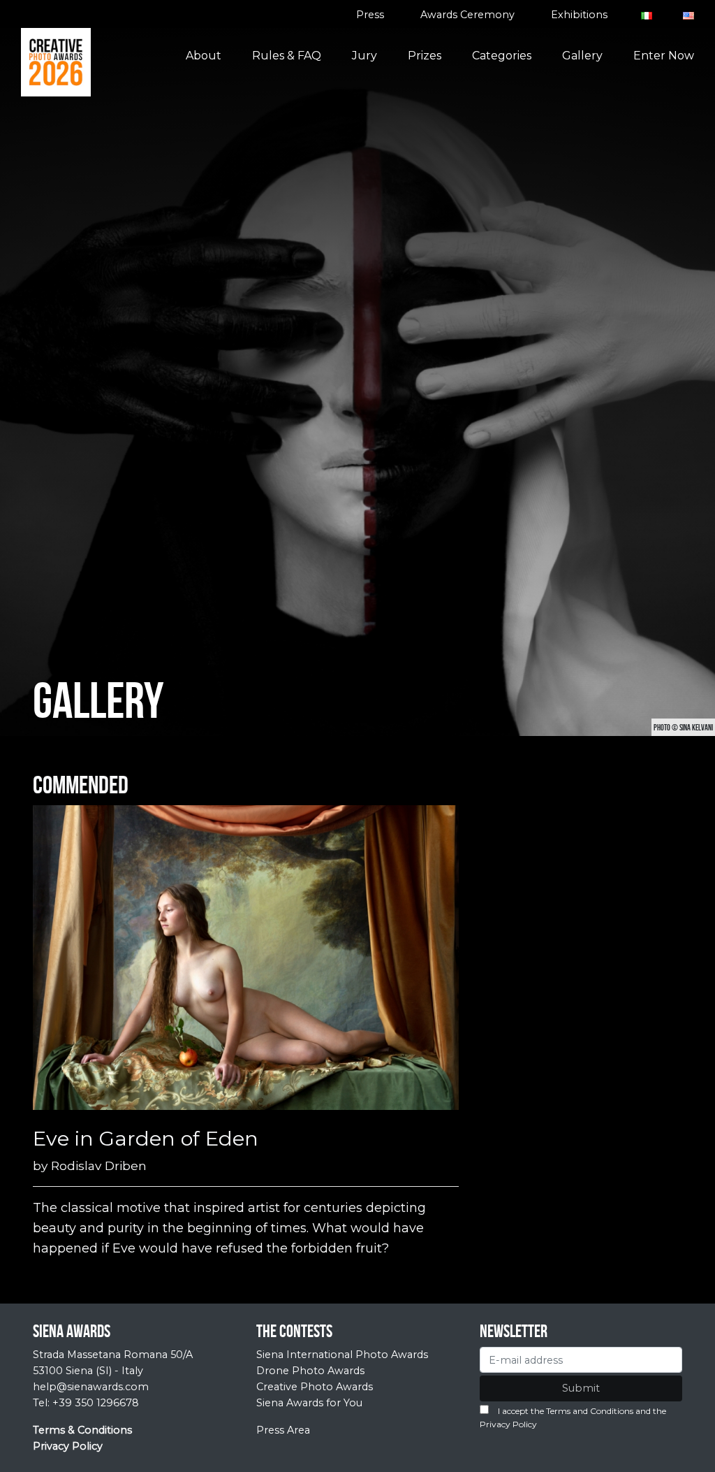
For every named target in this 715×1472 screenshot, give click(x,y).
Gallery (582, 55)
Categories (501, 55)
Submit (581, 1388)
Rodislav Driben (99, 1165)
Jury (364, 55)
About (203, 55)
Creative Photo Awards (314, 1386)
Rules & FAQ (286, 55)
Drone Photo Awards (310, 1370)
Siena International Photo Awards (342, 1354)
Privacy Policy (508, 1424)
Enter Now (663, 55)
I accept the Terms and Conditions (565, 1411)
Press (370, 14)
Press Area (283, 1430)
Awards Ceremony (467, 14)
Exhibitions (579, 14)
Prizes (424, 55)
